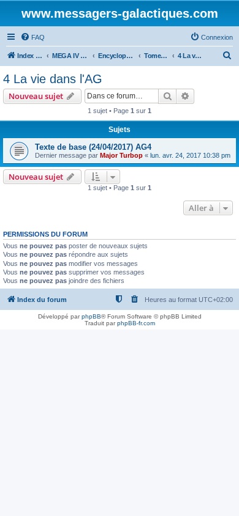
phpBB (91, 316)
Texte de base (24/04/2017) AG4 (93, 147)
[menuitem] (32, 37)
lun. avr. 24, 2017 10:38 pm (190, 155)
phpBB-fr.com (136, 323)
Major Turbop (121, 155)
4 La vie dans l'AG (52, 79)
